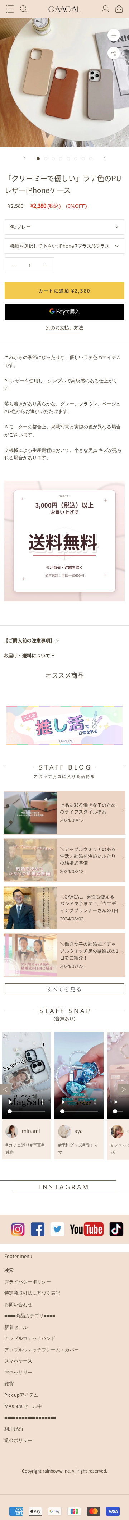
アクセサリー (18, 1372)
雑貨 (9, 1383)
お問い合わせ (18, 1304)
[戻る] (25, 158)
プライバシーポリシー (27, 1281)
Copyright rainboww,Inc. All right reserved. (64, 1471)
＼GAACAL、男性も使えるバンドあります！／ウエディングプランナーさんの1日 (89, 903)
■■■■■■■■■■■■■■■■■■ (30, 1417)
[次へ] (104, 158)
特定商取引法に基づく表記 (32, 1293)
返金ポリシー (18, 1440)
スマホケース (18, 1361)
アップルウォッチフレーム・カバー (41, 1349)
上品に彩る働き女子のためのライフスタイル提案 (88, 808)
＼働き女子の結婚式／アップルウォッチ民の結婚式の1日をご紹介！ (89, 951)
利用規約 (13, 1428)
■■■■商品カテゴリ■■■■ (29, 1315)
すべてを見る (64, 989)
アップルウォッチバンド (30, 1338)
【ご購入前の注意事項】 (29, 640)
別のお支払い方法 (64, 327)
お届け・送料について (27, 655)
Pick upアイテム (21, 1395)
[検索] (23, 9)
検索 (9, 1270)
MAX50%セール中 (23, 1406)
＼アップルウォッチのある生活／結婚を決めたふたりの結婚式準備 (88, 856)
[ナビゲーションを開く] (10, 9)
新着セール (16, 1327)
